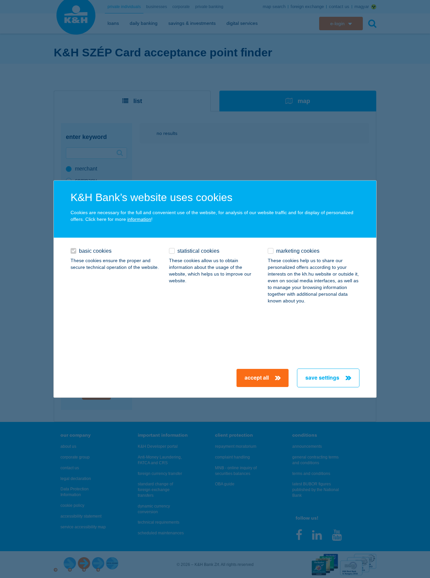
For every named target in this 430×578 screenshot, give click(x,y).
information (139, 219)
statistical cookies (198, 251)
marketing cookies (297, 251)
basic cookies (95, 251)
